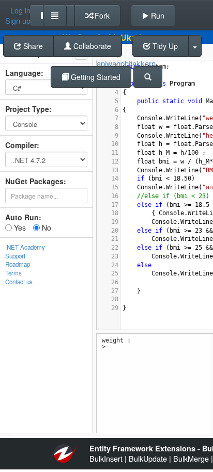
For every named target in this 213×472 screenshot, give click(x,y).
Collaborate (91, 46)
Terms (13, 273)
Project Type (27, 109)
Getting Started (94, 77)
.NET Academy (25, 247)
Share (32, 46)
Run (156, 15)
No (45, 227)
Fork (101, 15)
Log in (20, 10)
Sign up (18, 20)
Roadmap (17, 264)
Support (15, 256)
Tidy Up (164, 46)
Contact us (19, 282)
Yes (19, 227)
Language (23, 73)
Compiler (21, 145)
